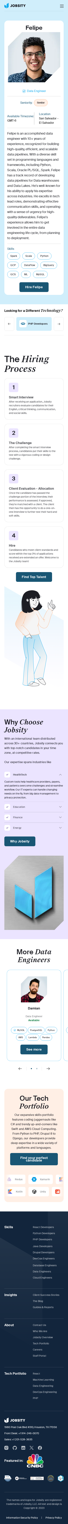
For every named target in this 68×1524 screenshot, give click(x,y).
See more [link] (34, 1049)
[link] (15, 5)
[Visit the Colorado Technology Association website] (50, 1478)
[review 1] (36, 1068)
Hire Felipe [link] (34, 287)
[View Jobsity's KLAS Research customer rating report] (7, 1478)
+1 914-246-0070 (28, 1433)
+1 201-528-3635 (22, 1439)
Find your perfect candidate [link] (34, 1159)
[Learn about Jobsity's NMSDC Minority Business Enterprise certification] (61, 1478)
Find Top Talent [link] (34, 577)
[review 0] (31, 1068)
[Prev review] (20, 1068)
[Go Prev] (9, 324)
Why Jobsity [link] (20, 841)
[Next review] (48, 1068)
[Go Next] (59, 324)
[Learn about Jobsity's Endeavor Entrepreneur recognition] (21, 1478)
